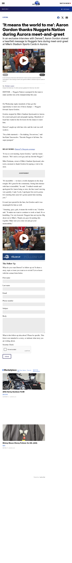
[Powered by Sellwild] (42, 477)
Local (5, 17)
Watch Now (65, 3)
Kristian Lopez (9, 86)
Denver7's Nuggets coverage (25, 149)
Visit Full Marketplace (36, 370)
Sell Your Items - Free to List (24, 371)
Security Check (8, 344)
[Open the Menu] (3, 3)
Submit (7, 356)
